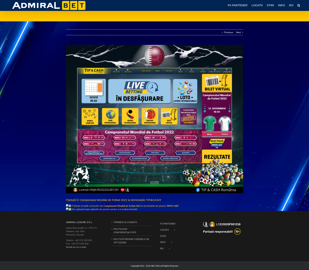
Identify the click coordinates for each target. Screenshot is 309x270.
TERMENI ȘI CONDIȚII (125, 222)
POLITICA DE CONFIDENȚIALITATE (124, 231)
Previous (228, 32)
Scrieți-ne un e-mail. (76, 247)
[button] (298, 5)
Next (238, 32)
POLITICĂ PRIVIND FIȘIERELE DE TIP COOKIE (131, 241)
